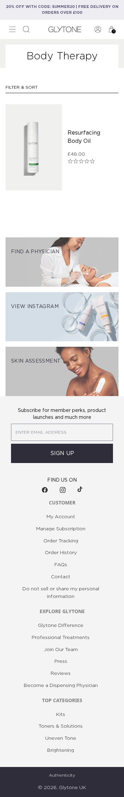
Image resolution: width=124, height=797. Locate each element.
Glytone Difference (60, 625)
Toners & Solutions (61, 726)
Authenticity (62, 775)
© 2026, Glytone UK (62, 787)
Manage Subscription (60, 529)
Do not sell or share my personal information (60, 593)
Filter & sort (22, 87)
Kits (60, 714)
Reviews (61, 673)
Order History (61, 552)
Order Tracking (60, 541)
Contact (60, 576)
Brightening (60, 750)
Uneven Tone (60, 738)
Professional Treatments (61, 637)
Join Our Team (61, 649)
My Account (60, 516)
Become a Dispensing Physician (61, 685)
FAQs (60, 564)
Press (60, 661)
